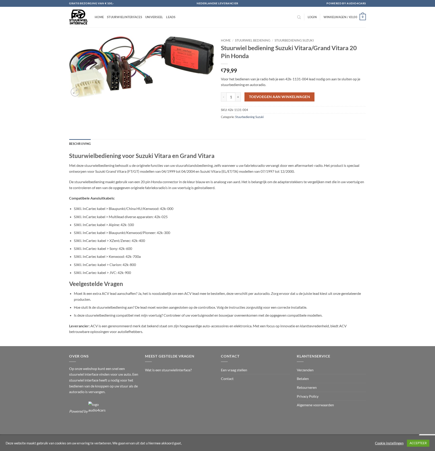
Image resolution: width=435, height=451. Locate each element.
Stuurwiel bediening (252, 40)
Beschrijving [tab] (80, 143)
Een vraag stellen (234, 370)
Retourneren (307, 387)
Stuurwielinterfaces (124, 17)
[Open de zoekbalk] (299, 17)
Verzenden (305, 370)
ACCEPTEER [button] (418, 443)
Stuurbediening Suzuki (294, 40)
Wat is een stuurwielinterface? (168, 370)
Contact (227, 378)
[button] (312, 17)
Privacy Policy (308, 396)
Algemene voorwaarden (315, 405)
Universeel (154, 17)
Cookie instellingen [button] (389, 443)
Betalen (303, 378)
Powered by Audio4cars (346, 3)
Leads (170, 17)
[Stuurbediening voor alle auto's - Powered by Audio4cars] (78, 17)
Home (99, 17)
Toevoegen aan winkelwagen (279, 97)
